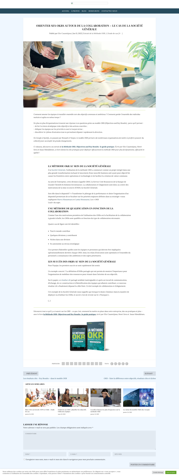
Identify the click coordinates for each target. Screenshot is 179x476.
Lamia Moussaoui (82, 199)
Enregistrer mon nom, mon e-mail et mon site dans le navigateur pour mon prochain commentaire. (66, 459)
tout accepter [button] (171, 472)
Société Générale (58, 170)
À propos (75, 11)
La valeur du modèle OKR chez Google (136, 410)
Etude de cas (113, 33)
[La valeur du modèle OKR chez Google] (138, 397)
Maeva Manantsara (65, 199)
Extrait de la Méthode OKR (94, 33)
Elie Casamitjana (64, 33)
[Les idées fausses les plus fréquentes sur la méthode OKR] (106, 397)
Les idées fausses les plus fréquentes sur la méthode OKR (105, 411)
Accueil (65, 11)
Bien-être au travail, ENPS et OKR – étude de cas (40, 411)
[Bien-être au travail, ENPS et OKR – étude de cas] (40, 397)
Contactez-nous (109, 11)
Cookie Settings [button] (158, 472)
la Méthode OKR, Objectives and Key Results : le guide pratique (88, 147)
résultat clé (66, 280)
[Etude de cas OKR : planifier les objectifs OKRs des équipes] (73, 397)
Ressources (94, 11)
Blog (84, 11)
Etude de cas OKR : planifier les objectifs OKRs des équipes (72, 411)
